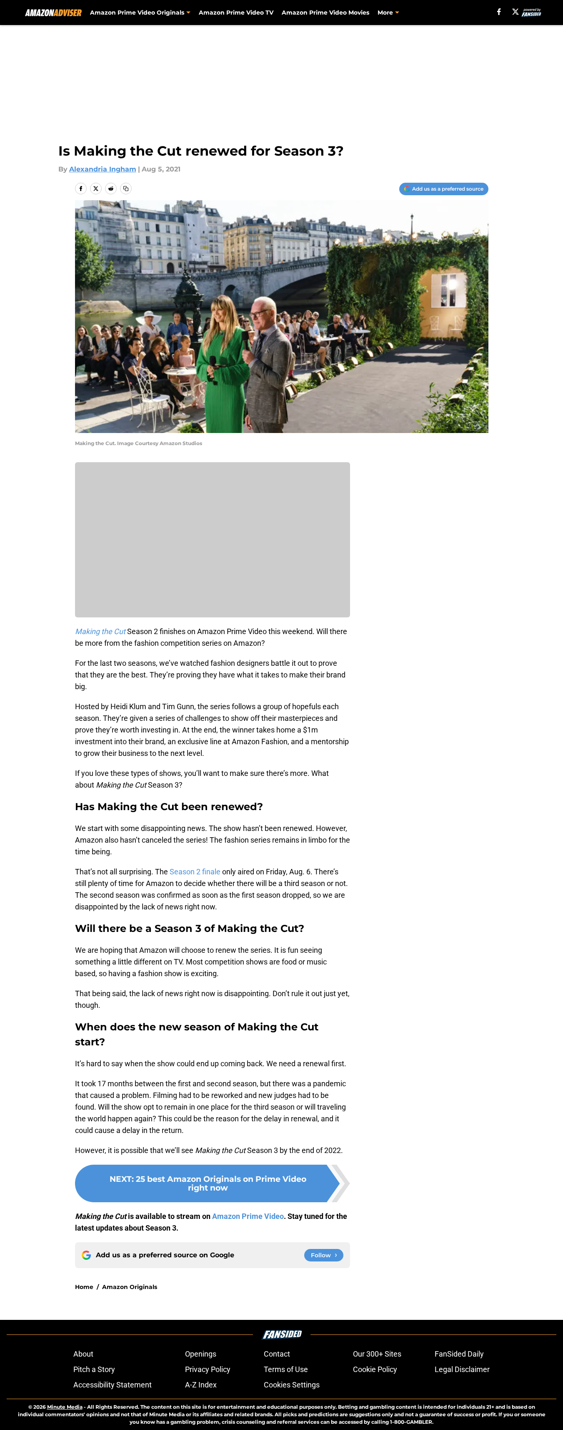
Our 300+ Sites (377, 1353)
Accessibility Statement (112, 1384)
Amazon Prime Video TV (236, 12)
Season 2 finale (195, 871)
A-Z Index (201, 1384)
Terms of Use (286, 1369)
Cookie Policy (375, 1369)
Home (84, 1287)
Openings (200, 1353)
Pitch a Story (94, 1369)
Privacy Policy (207, 1369)
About (83, 1353)
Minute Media (65, 1407)
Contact (277, 1353)
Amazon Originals (129, 1287)
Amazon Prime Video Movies (325, 12)
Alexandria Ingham (102, 169)
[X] (515, 11)
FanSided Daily (459, 1353)
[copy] (126, 188)
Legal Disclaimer (462, 1369)
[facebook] (499, 11)
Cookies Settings (292, 1384)
